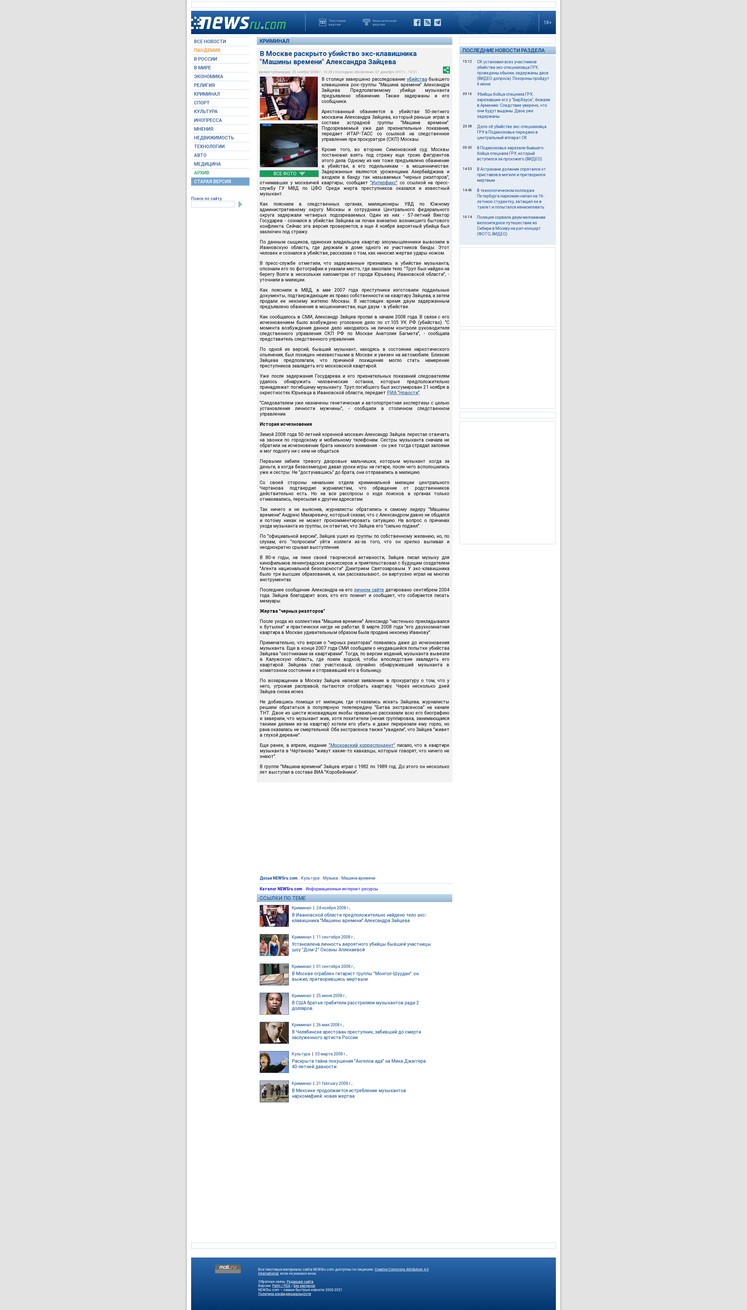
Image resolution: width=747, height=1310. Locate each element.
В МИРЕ (202, 68)
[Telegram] (437, 22)
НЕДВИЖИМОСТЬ (214, 138)
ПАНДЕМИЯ (207, 50)
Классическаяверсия (385, 22)
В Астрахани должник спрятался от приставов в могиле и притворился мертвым (511, 175)
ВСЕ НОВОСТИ (210, 41)
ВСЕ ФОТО (285, 173)
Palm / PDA (281, 1286)
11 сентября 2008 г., (335, 937)
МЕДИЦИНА (207, 164)
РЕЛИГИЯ (204, 85)
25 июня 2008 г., (331, 995)
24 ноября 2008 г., (333, 908)
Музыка (330, 878)
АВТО (200, 155)
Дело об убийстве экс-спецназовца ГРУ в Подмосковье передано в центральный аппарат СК (512, 132)
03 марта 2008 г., (331, 1054)
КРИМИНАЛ (207, 94)
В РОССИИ (205, 59)
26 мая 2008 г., (330, 1024)
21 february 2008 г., (334, 1083)
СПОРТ (202, 103)
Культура (310, 878)
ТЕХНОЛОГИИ (209, 146)
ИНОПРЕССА (208, 120)
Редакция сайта (300, 1282)
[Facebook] (417, 22)
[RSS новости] (427, 22)
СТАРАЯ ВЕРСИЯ (212, 181)
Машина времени (358, 878)
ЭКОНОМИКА (208, 76)
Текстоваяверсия (337, 22)
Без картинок (304, 1286)
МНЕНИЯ (203, 129)
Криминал (274, 41)
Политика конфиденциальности (284, 1294)
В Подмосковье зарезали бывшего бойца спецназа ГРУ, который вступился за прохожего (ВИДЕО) (510, 153)
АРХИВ (201, 173)
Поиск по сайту (206, 198)
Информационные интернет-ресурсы (342, 889)
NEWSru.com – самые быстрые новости (291, 1290)
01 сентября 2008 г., (335, 966)
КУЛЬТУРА (206, 111)
